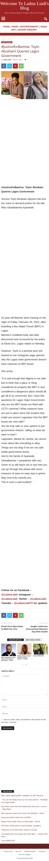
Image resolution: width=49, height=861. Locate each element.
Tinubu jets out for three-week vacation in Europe (19, 830)
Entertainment (11, 38)
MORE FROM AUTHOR (33, 640)
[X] (9, 65)
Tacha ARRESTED (38, 656)
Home (3, 38)
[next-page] (26, 664)
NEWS (15, 26)
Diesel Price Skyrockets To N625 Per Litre (12, 627)
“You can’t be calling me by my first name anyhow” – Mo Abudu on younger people (24, 801)
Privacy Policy (8, 851)
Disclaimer (42, 851)
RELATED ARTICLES (15, 640)
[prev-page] (23, 664)
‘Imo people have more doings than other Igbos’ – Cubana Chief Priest (24, 835)
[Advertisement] (24, 126)
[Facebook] (3, 65)
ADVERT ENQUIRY (28, 29)
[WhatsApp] (21, 65)
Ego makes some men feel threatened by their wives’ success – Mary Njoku (24, 808)
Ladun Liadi (7, 60)
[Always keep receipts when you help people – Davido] (24, 649)
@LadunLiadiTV (23, 603)
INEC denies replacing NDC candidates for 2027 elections (22, 796)
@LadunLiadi (9, 594)
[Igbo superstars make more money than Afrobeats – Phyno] (8, 650)
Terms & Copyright (24, 854)
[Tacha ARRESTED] (40, 649)
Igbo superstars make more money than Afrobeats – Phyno (8, 658)
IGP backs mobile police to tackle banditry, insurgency (21, 826)
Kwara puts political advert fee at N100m (16, 817)
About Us (18, 851)
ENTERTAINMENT (29, 26)
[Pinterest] (15, 65)
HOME (6, 26)
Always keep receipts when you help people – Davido (24, 657)
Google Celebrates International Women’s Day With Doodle (37, 629)
